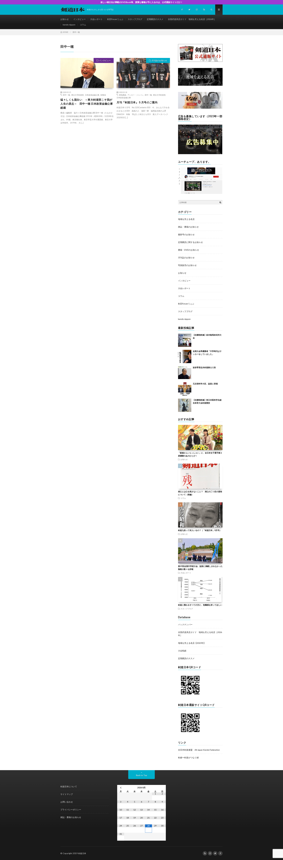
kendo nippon (69, 24)
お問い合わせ (66, 802)
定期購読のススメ (155, 19)
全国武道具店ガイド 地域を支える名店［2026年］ (192, 19)
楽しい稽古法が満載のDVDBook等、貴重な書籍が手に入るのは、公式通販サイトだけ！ (142, 2)
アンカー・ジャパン (135, 95)
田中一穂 (66, 95)
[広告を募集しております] (200, 153)
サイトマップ (66, 794)
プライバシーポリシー (70, 809)
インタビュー (79, 19)
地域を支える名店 (186, 219)
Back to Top (141, 775)
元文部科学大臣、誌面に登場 (205, 383)
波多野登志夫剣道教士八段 (204, 367)
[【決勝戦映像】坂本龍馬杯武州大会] (184, 340)
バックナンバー (185, 624)
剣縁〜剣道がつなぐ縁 (188, 757)
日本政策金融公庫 (92, 95)
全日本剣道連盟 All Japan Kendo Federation (199, 750)
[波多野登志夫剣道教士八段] (184, 372)
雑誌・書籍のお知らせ (188, 227)
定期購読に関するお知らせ (190, 242)
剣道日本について (68, 786)
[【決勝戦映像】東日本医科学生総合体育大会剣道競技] (184, 405)
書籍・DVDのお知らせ (188, 250)
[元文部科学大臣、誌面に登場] (184, 389)
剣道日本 (82, 853)
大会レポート (96, 19)
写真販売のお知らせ (187, 265)
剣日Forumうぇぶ (115, 19)
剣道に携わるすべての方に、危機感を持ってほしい (200, 605)
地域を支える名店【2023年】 (191, 643)
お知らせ (64, 19)
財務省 (103, 95)
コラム (83, 24)
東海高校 (122, 95)
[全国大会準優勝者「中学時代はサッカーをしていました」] (184, 356)
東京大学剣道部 (77, 95)
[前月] (120, 787)
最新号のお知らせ (186, 234)
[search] (220, 202)
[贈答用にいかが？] (200, 108)
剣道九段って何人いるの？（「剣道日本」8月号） (199, 530)
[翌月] (162, 787)
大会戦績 (182, 650)
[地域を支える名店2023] (200, 85)
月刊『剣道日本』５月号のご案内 (137, 102)
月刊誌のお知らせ (159, 60)
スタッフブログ (135, 19)
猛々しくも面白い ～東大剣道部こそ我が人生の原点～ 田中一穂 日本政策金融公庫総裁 (86, 103)
